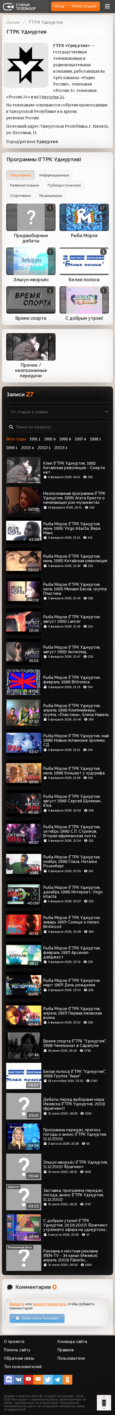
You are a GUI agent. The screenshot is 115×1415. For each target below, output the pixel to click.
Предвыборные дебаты (31, 238)
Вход (59, 6)
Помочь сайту (17, 1350)
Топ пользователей (23, 1366)
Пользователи (71, 1358)
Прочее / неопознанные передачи (31, 370)
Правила (66, 1350)
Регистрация (84, 6)
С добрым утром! (84, 318)
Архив (13, 22)
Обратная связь (19, 1358)
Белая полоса (84, 279)
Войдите (17, 1304)
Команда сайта (72, 1341)
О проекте (14, 1341)
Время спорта (30, 318)
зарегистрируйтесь (49, 1304)
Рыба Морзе (84, 235)
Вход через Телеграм (39, 1318)
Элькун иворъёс (31, 279)
